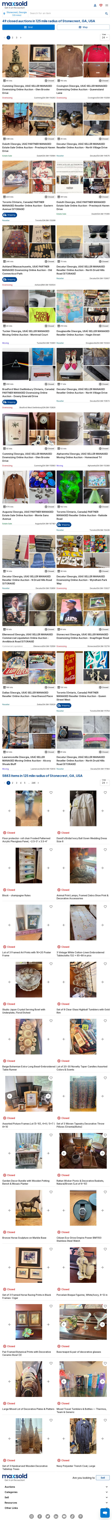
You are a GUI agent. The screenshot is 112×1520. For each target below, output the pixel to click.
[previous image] (9, 810)
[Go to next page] (21, 38)
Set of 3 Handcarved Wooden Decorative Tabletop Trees (25, 1467)
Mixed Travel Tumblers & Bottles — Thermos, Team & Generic (82, 1411)
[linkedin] (56, 1516)
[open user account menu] (95, 5)
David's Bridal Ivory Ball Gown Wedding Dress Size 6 (82, 840)
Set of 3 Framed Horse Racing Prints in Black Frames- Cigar (26, 1296)
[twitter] (47, 1516)
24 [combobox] (103, 37)
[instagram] (31, 1516)
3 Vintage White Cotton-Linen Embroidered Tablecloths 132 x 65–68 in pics (80, 954)
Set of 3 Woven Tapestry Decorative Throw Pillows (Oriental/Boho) (80, 1125)
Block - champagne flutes (16, 895)
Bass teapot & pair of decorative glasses (79, 1351)
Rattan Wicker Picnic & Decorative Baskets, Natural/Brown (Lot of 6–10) (80, 1182)
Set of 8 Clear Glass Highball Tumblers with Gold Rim (83, 1011)
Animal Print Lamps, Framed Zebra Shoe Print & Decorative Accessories (82, 897)
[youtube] (64, 1516)
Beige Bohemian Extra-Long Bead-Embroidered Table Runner (28, 1068)
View (104, 34)
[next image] (48, 810)
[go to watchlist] (101, 5)
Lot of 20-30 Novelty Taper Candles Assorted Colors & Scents (82, 1068)
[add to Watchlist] (51, 793)
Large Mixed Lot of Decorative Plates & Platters (28, 1409)
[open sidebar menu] (107, 5)
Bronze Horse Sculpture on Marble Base (24, 1237)
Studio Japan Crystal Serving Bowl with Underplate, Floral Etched (23, 1011)
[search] (107, 14)
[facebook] (39, 1516)
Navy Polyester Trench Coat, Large (76, 1465)
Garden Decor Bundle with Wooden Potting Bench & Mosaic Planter (25, 1182)
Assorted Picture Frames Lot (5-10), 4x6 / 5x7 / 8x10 (28, 1125)
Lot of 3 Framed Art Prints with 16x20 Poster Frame (26, 954)
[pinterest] (80, 1516)
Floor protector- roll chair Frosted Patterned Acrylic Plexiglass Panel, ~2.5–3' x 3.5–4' (26, 840)
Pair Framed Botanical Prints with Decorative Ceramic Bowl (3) (26, 1353)
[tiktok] (72, 1516)
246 (33, 783)
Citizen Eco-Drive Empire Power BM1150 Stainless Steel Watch (79, 1239)
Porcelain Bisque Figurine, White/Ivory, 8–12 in (82, 1294)
